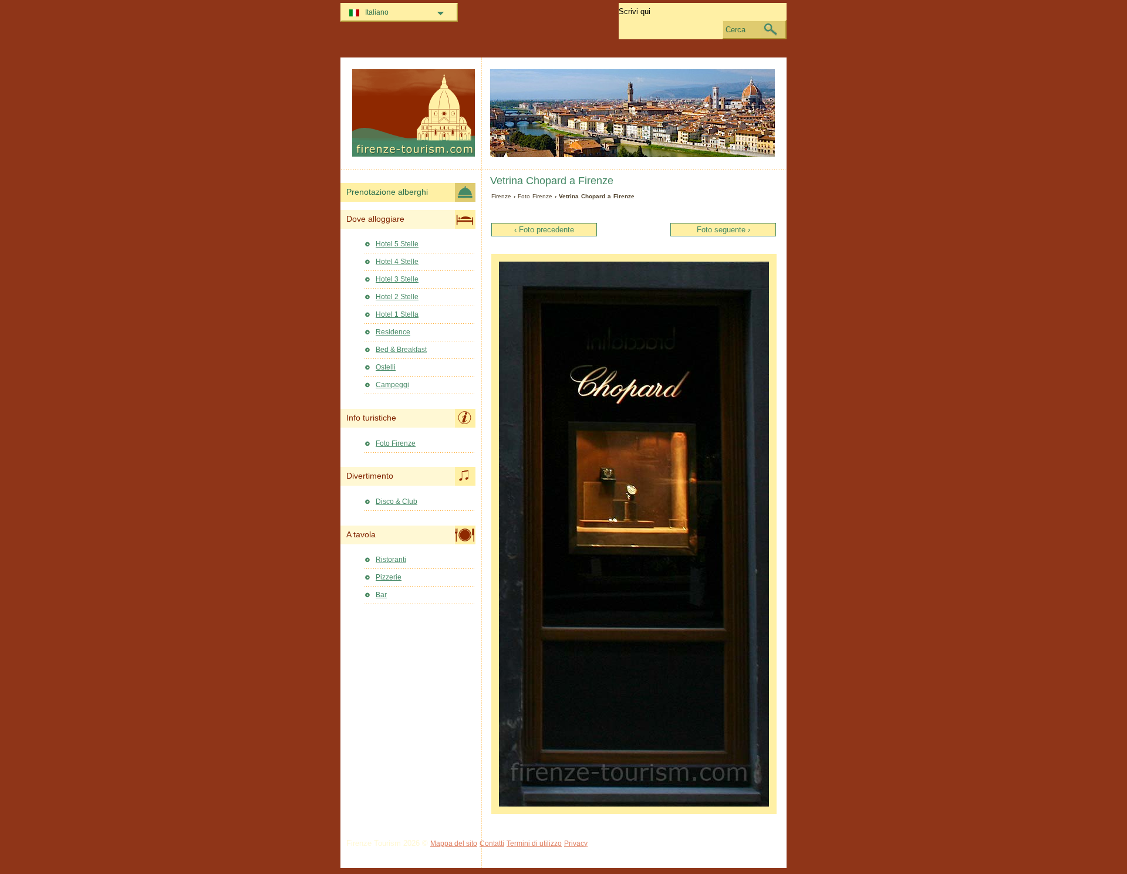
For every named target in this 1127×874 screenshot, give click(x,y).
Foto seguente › (723, 229)
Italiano (377, 12)
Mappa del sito (453, 843)
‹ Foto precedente (544, 229)
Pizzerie (388, 577)
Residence (393, 332)
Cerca (735, 29)
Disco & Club (396, 501)
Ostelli (386, 367)
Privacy (576, 843)
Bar (381, 595)
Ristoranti (391, 559)
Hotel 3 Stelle (397, 279)
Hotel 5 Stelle (397, 244)
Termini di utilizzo (534, 843)
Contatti (492, 843)
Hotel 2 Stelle (397, 297)
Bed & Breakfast (401, 349)
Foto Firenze (535, 196)
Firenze (501, 196)
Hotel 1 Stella (397, 314)
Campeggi (392, 385)
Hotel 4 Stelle (397, 262)
